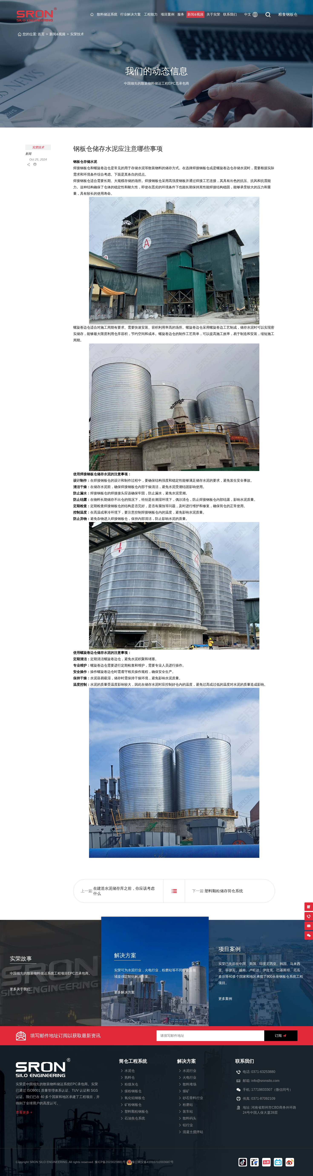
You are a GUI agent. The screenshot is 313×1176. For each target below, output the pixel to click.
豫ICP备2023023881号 (110, 1162)
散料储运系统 (107, 14)
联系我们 (230, 14)
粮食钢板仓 (287, 14)
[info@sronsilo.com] (308, 926)
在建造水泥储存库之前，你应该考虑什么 (124, 891)
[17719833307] (308, 935)
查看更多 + (24, 1112)
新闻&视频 (195, 14)
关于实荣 (213, 14)
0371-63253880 (263, 1072)
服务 (180, 14)
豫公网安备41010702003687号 (153, 1162)
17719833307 (261, 1089)
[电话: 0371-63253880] (308, 916)
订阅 (278, 1035)
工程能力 (151, 14)
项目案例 (167, 14)
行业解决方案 (130, 14)
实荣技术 (77, 34)
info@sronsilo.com (265, 1080)
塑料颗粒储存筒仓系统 (224, 891)
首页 (41, 34)
